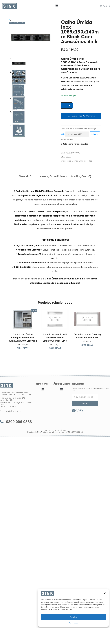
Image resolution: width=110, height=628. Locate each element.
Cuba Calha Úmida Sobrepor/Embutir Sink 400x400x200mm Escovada (23, 338)
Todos (89, 161)
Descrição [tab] (26, 176)
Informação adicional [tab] (52, 176)
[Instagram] (77, 410)
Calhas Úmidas (79, 161)
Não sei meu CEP (67, 139)
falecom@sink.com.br (11, 411)
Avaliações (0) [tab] (81, 176)
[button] (104, 593)
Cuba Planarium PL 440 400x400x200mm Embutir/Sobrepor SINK (55, 338)
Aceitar (73, 617)
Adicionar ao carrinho (83, 116)
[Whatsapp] (81, 410)
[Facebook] (74, 410)
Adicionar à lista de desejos (75, 144)
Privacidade (73, 623)
